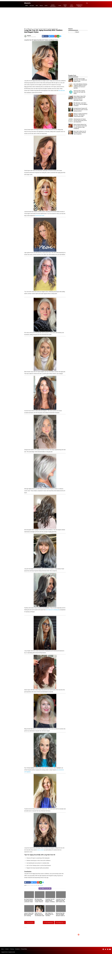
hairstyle (41, 885)
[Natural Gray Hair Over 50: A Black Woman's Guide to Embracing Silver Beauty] (61, 908)
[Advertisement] (56, 945)
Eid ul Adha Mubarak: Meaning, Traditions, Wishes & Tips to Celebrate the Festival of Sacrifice (80, 86)
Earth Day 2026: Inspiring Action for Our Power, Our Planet (79, 92)
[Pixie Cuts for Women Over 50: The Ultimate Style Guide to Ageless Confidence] (40, 908)
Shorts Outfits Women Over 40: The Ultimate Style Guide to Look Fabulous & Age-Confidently (80, 126)
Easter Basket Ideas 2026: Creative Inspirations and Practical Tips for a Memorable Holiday (80, 98)
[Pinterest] (55, 36)
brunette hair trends (39, 215)
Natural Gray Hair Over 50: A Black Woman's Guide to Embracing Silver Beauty (60, 916)
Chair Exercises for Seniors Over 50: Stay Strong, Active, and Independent (80, 120)
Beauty (41, 5)
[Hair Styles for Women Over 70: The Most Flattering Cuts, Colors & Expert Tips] (50, 908)
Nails (37, 5)
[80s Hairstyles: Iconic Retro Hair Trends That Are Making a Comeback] (40, 894)
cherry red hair (40, 850)
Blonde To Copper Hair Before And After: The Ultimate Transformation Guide (80, 115)
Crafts (46, 5)
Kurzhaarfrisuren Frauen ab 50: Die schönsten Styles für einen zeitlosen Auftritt (29, 902)
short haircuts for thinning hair (52, 609)
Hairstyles (32, 5)
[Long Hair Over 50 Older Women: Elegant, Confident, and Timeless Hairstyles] (50, 894)
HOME (26, 5)
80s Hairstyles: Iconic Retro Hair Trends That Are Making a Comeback (39, 902)
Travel (59, 5)
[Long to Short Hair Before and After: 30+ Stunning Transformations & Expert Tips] (29, 908)
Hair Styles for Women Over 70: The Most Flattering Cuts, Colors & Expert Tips (49, 916)
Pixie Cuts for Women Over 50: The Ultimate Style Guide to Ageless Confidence (39, 916)
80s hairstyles (61, 90)
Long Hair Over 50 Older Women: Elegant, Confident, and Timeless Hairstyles (50, 902)
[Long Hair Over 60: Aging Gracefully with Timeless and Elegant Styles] (61, 894)
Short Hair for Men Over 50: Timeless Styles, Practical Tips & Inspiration (80, 133)
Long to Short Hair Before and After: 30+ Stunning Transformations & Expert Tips (29, 916)
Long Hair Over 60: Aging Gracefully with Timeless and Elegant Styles (60, 901)
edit (36, 885)
